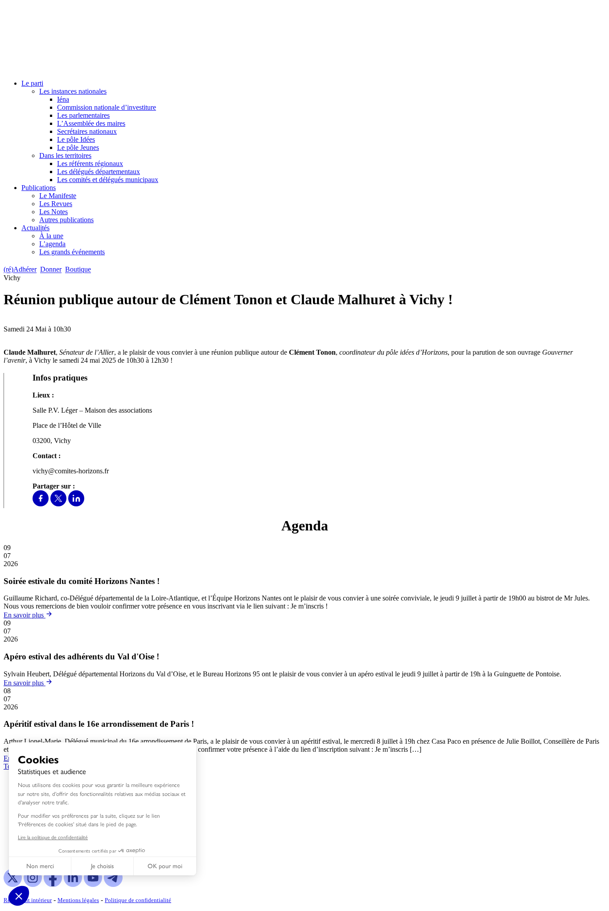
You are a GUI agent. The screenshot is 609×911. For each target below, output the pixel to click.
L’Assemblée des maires (91, 123)
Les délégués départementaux (98, 171)
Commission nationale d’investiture (106, 107)
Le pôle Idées (76, 139)
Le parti (32, 83)
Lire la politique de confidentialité (53, 837)
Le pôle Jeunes (78, 147)
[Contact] (99, 269)
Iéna (63, 99)
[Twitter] (58, 504)
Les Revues (55, 203)
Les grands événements (72, 252)
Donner (51, 269)
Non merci (40, 866)
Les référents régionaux (90, 163)
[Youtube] (93, 884)
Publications (38, 187)
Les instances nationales (73, 91)
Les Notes (53, 211)
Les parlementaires (83, 115)
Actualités (35, 228)
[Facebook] (41, 504)
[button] (18, 896)
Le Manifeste (57, 195)
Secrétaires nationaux (87, 131)
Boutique (78, 269)
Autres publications (66, 220)
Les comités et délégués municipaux (107, 179)
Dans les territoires (65, 155)
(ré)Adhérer (20, 269)
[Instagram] (33, 884)
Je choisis (102, 866)
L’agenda (52, 244)
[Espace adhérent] (110, 269)
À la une (51, 236)
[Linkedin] (76, 504)
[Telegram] (113, 884)
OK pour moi (165, 866)
